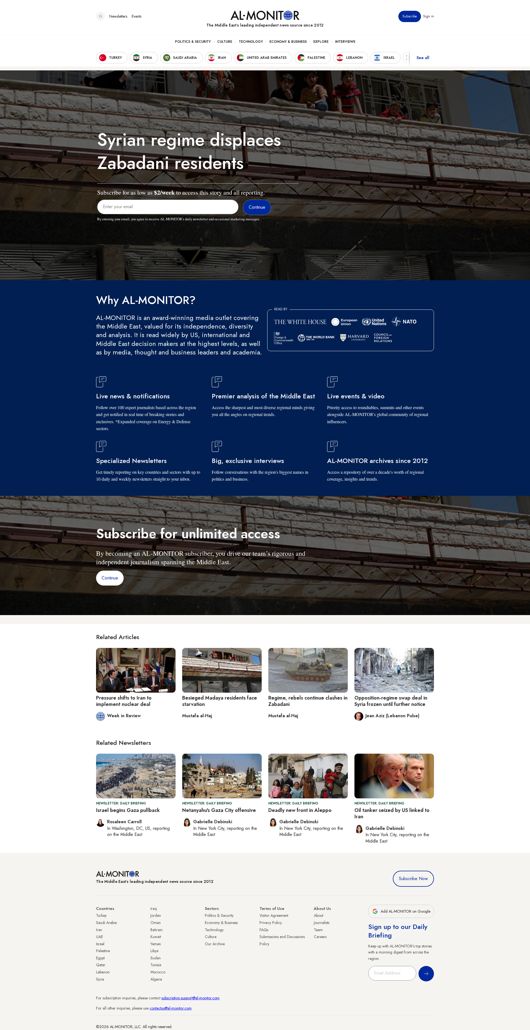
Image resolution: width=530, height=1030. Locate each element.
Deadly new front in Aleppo (300, 810)
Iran (99, 930)
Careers (320, 936)
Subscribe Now (413, 878)
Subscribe (409, 16)
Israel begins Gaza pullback (128, 810)
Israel (100, 944)
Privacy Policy (270, 922)
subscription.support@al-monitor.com (190, 998)
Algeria (156, 979)
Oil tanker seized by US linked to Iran (392, 813)
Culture (224, 41)
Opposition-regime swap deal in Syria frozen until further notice (390, 701)
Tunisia (155, 965)
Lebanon (103, 972)
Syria (100, 979)
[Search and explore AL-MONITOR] (100, 16)
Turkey (101, 915)
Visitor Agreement (273, 915)
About (318, 915)
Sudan (155, 958)
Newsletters (118, 16)
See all (423, 57)
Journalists (321, 922)
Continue (110, 578)
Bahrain (156, 930)
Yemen (155, 944)
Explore (320, 41)
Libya (154, 951)
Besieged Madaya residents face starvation (219, 701)
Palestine (103, 951)
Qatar (100, 965)
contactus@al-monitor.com (171, 1008)
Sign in (428, 16)
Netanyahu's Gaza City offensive (219, 810)
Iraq (153, 908)
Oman (155, 922)
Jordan (155, 915)
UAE (99, 936)
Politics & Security (193, 41)
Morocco (157, 972)
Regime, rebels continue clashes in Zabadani (308, 701)
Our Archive (215, 944)
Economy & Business (288, 41)
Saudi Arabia (106, 922)
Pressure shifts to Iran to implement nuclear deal (124, 701)
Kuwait (155, 936)
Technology (251, 41)
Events (136, 16)
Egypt (100, 958)
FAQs (263, 930)
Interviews (345, 41)
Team (318, 930)
